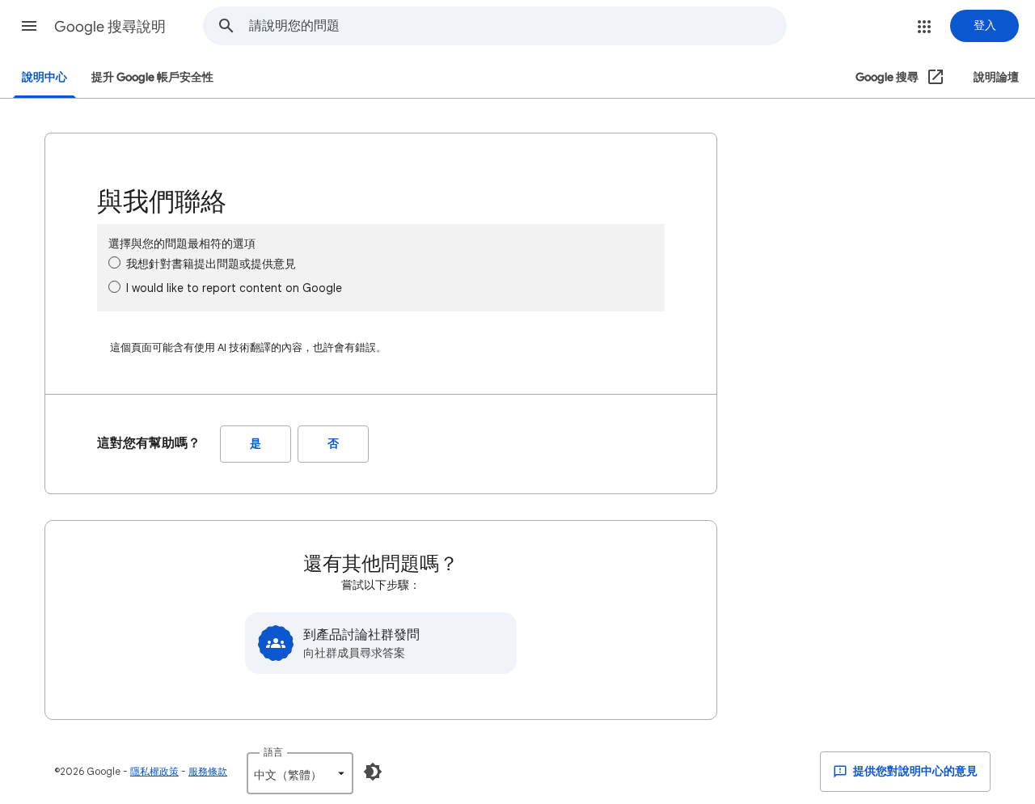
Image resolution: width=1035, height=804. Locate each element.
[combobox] (517, 25)
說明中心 (44, 77)
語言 (273, 752)
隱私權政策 (154, 771)
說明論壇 (996, 77)
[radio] (114, 262)
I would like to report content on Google (234, 288)
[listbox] (300, 773)
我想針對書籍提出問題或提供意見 (211, 263)
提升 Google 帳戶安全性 (152, 77)
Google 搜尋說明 (110, 27)
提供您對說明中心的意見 (914, 771)
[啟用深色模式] (372, 771)
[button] (29, 25)
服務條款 (207, 771)
